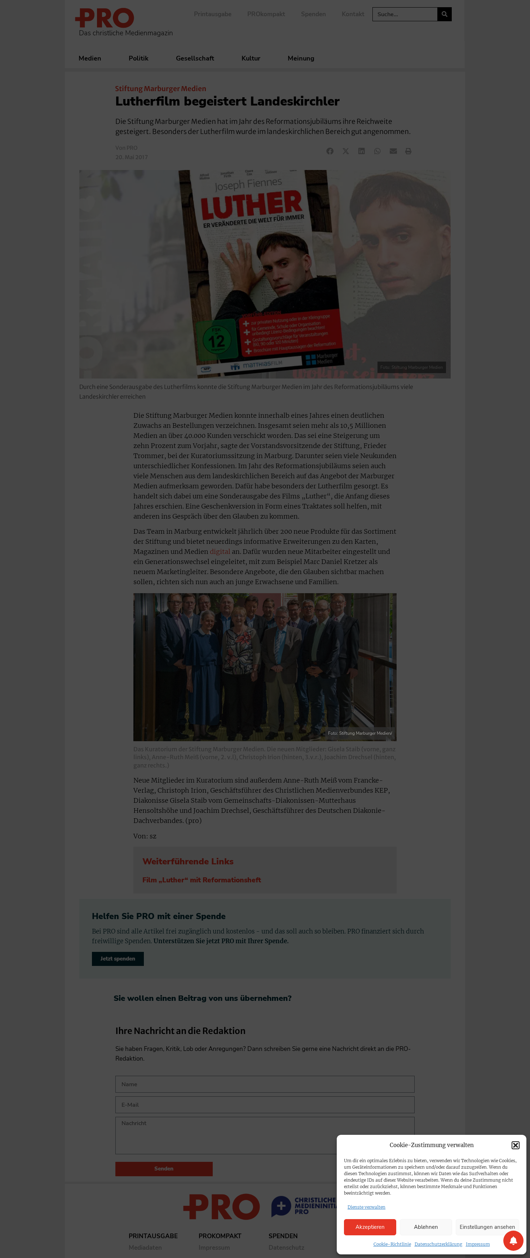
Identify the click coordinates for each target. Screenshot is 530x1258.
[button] (515, 1145)
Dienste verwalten (366, 1207)
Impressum (478, 1244)
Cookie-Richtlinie (392, 1244)
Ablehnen (426, 1227)
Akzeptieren (370, 1227)
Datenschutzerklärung (438, 1244)
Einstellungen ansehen (487, 1227)
